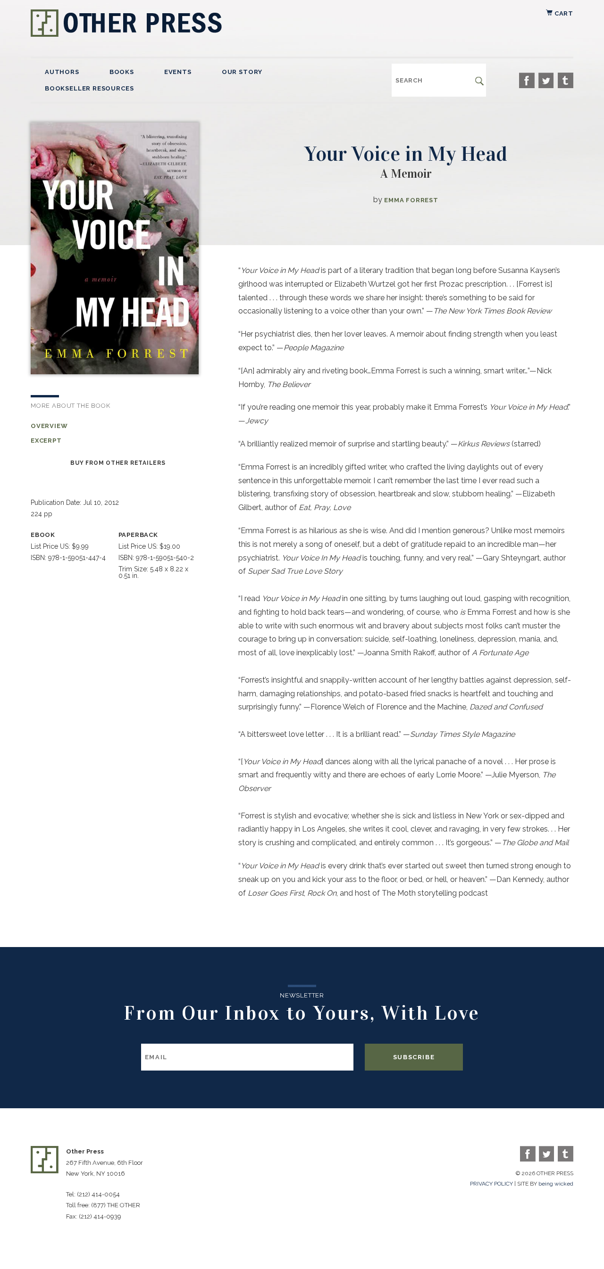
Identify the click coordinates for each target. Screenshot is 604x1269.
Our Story (242, 71)
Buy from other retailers (117, 463)
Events (178, 71)
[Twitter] (546, 80)
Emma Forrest (411, 200)
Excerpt (46, 440)
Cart (563, 13)
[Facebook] (527, 80)
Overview (49, 425)
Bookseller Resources (89, 88)
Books (121, 71)
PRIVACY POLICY (491, 1183)
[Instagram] (565, 80)
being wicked (555, 1183)
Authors (62, 71)
